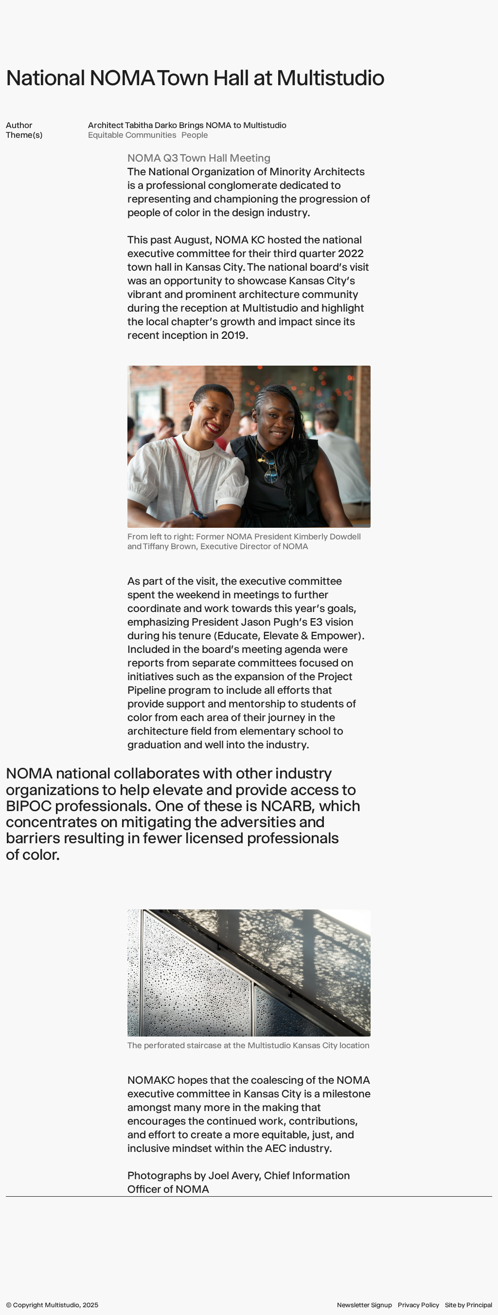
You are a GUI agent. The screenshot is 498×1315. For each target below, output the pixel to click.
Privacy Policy (418, 1305)
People (194, 135)
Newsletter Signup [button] (364, 1305)
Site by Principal (468, 1305)
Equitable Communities (132, 135)
